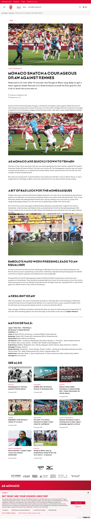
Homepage (4, 13)
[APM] (41, 467)
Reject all (78, 506)
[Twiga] (34, 476)
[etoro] (75, 476)
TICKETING (16, 1)
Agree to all (78, 503)
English (4, 492)
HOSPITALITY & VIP (32, 1)
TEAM (24, 7)
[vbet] (26, 476)
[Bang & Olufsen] (62, 476)
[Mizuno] (49, 467)
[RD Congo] (16, 476)
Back (11, 20)
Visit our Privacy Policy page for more (29, 513)
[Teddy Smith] (53, 476)
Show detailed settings (9, 513)
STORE (23, 1)
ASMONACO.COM (6, 1)
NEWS (19, 7)
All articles (11, 13)
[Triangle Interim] (43, 476)
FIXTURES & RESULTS (34, 7)
